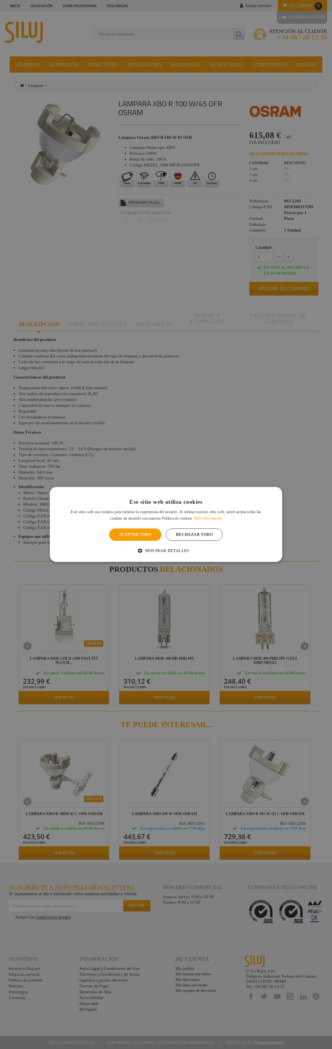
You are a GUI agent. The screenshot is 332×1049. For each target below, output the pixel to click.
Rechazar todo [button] (194, 534)
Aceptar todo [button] (135, 534)
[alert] (166, 524)
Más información (208, 518)
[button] (166, 551)
